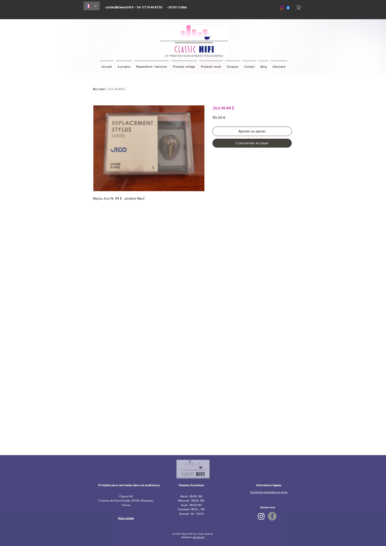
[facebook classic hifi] (288, 7)
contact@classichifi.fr (119, 7)
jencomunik (198, 537)
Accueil (99, 89)
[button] (299, 7)
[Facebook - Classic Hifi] (272, 516)
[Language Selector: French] (92, 6)
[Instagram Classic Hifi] (261, 516)
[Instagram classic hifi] (281, 7)
